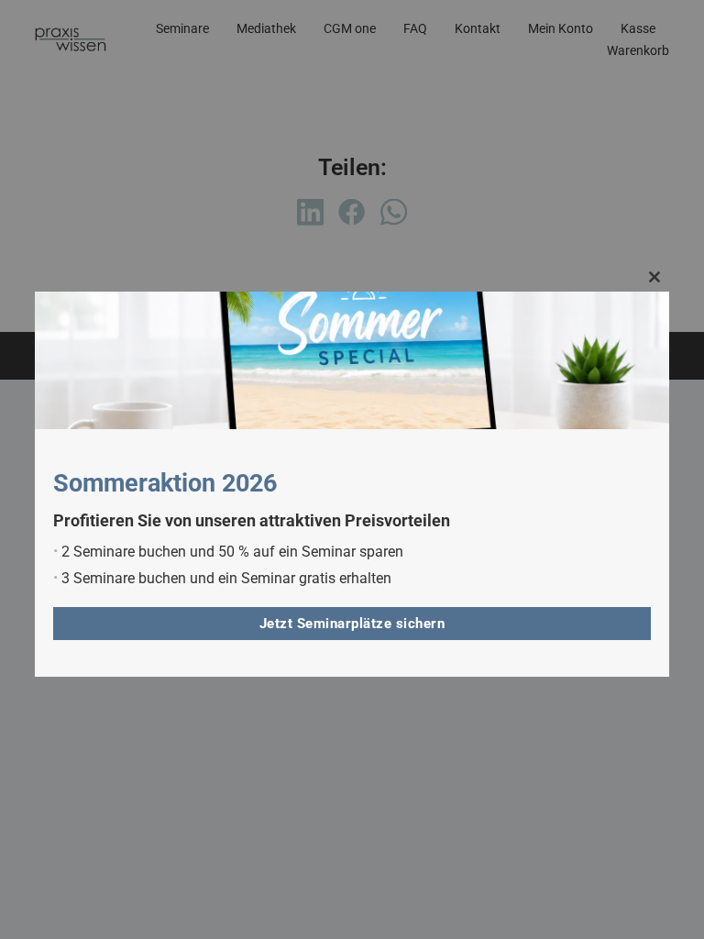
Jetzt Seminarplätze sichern (352, 623)
